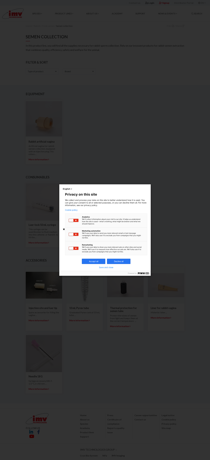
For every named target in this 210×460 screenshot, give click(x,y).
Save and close (106, 267)
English (66, 189)
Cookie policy (71, 210)
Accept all (93, 261)
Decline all (118, 261)
